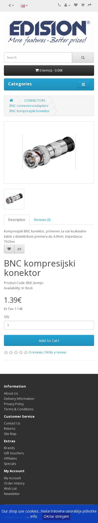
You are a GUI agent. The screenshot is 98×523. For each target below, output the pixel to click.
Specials (10, 463)
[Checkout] (89, 5)
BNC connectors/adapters (28, 105)
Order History (14, 483)
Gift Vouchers (14, 453)
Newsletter (12, 494)
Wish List (10, 488)
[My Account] (67, 5)
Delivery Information (19, 398)
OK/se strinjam (56, 516)
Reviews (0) (42, 219)
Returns (9, 428)
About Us (11, 393)
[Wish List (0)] (76, 5)
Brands (9, 448)
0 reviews (36, 352)
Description (16, 219)
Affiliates (10, 458)
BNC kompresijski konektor (29, 111)
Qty (6, 316)
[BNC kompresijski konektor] (49, 152)
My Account (12, 478)
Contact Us (12, 423)
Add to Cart (49, 340)
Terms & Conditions (18, 409)
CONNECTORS (34, 100)
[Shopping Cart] (82, 5)
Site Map (10, 434)
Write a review (55, 352)
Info (33, 516)
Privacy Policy (14, 404)
